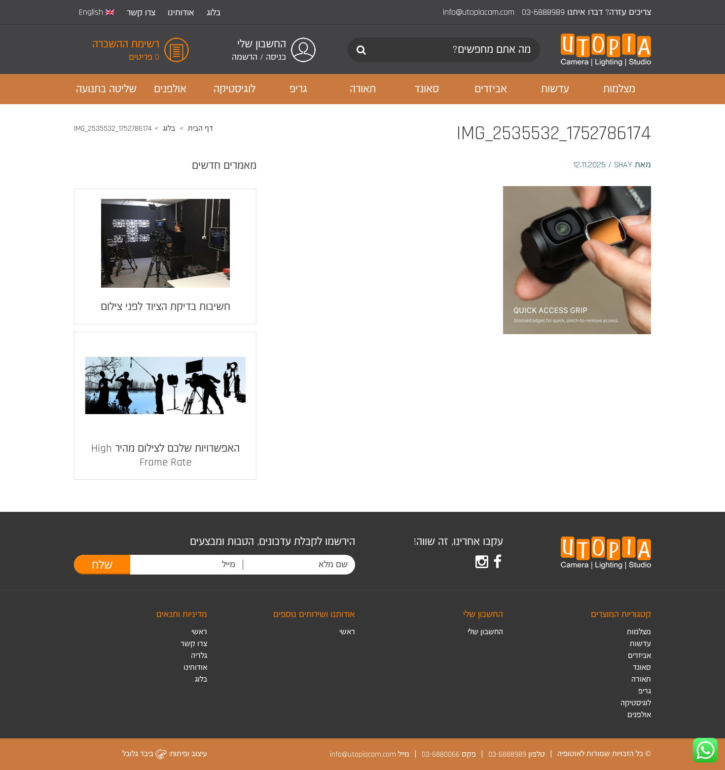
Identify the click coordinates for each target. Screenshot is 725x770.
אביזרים (639, 656)
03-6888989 (543, 12)
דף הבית (200, 128)
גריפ (644, 691)
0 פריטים (144, 57)
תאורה (641, 679)
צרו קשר (141, 12)
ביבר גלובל (138, 754)
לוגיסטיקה (635, 703)
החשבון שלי (485, 632)
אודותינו (181, 12)
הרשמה (244, 57)
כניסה (276, 57)
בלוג (213, 12)
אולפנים (639, 715)
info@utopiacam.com (478, 12)
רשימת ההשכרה (125, 44)
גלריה (199, 656)
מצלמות (639, 632)
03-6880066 (441, 754)
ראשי (347, 632)
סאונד (642, 667)
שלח (102, 565)
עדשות (640, 644)
